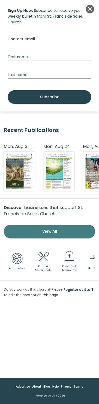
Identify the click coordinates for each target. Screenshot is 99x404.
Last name (17, 74)
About (36, 386)
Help (55, 386)
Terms (78, 386)
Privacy (66, 386)
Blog (46, 386)
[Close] (90, 9)
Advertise (23, 386)
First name (18, 57)
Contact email (21, 39)
